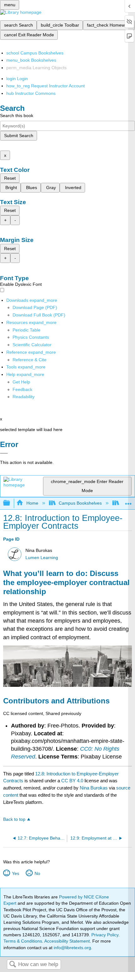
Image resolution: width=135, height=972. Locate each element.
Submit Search (18, 135)
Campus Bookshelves (80, 503)
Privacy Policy (104, 934)
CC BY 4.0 (72, 780)
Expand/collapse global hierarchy (10, 503)
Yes (15, 873)
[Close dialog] (4, 453)
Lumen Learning (41, 557)
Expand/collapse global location (128, 501)
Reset (10, 178)
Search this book (16, 115)
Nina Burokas (94, 787)
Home (32, 503)
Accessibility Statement (67, 941)
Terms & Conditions (22, 941)
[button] (22, 389)
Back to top (14, 819)
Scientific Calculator (32, 344)
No (37, 873)
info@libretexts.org (71, 947)
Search (12, 964)
